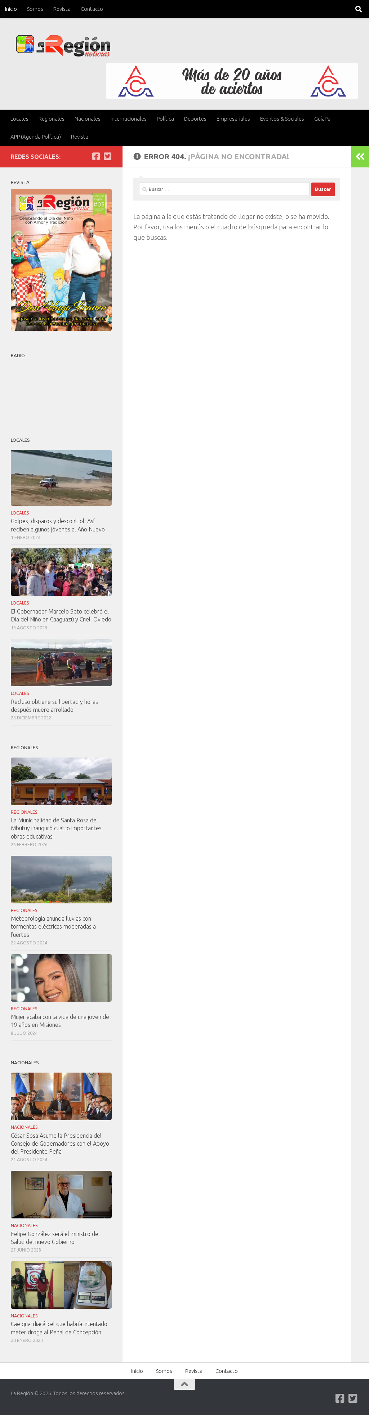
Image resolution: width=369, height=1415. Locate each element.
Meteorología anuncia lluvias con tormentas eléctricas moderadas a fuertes (53, 926)
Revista (62, 9)
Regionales (52, 119)
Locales (19, 119)
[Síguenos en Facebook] (96, 156)
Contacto (92, 9)
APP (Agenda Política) (35, 137)
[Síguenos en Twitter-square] (107, 156)
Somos (35, 9)
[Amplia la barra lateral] (360, 156)
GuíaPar (323, 119)
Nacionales (88, 119)
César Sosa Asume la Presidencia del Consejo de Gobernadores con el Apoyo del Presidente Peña (60, 1143)
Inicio (11, 9)
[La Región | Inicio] (63, 45)
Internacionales (129, 119)
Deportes (195, 119)
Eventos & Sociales (282, 119)
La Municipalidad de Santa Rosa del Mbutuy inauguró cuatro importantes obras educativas (56, 828)
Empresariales (233, 119)
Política (165, 119)
